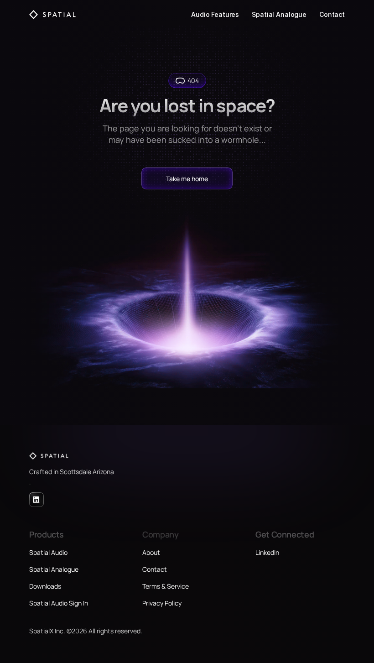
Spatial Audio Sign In (58, 603)
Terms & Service (165, 586)
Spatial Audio (48, 552)
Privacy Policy (162, 603)
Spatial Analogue (279, 14)
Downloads (45, 586)
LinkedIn (267, 552)
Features (225, 14)
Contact (332, 14)
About (151, 552)
